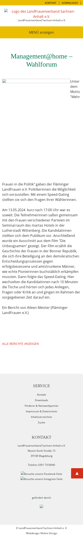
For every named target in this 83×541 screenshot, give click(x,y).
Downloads (41, 400)
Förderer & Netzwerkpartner (42, 406)
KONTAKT (50, 2)
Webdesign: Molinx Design (41, 533)
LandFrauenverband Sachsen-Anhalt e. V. (43, 528)
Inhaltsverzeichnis (41, 417)
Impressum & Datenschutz (41, 411)
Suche (41, 422)
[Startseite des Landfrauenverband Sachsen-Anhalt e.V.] (41, 14)
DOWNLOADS (70, 2)
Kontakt (41, 394)
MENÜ (34, 32)
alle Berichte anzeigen (20, 344)
